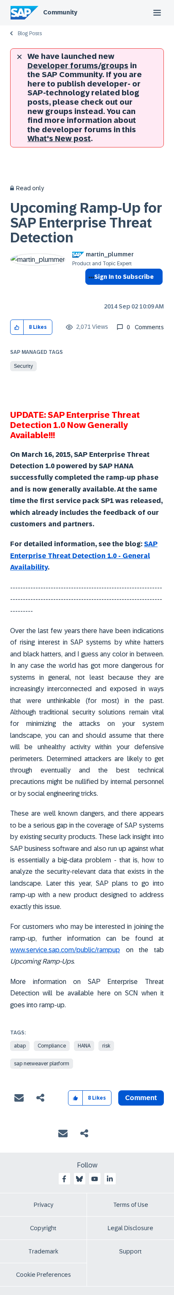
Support (130, 1251)
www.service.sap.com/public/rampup (65, 949)
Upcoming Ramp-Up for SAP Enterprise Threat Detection (86, 222)
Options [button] (89, 292)
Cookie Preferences (43, 1274)
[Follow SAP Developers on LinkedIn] (109, 1179)
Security (23, 366)
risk (106, 1046)
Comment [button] (141, 1097)
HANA (84, 1046)
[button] (17, 327)
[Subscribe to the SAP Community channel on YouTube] (94, 1179)
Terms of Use (130, 1204)
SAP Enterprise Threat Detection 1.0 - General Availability (84, 555)
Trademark (43, 1251)
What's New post (59, 138)
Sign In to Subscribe (124, 276)
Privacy (43, 1204)
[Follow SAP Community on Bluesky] (79, 1179)
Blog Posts (30, 33)
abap (20, 1046)
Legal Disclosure (130, 1228)
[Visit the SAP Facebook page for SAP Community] (64, 1179)
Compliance (52, 1046)
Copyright (43, 1228)
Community (60, 12)
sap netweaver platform (41, 1064)
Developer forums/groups (77, 65)
